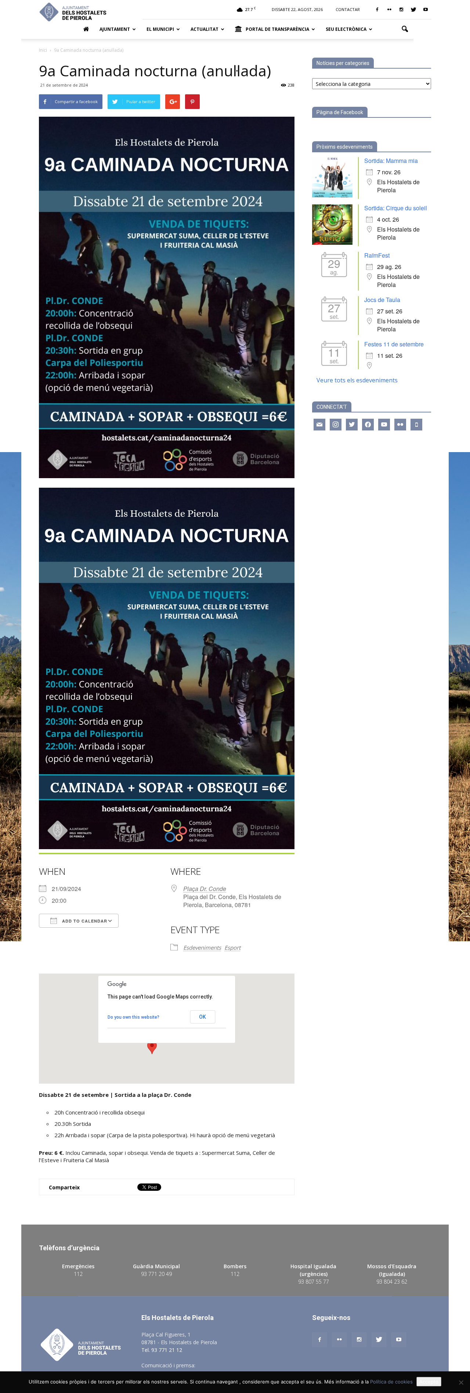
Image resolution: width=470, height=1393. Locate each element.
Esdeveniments (202, 947)
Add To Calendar (84, 921)
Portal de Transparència (277, 29)
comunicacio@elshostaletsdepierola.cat (244, 1365)
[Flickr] (389, 9)
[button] (404, 29)
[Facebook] (377, 9)
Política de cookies (391, 1382)
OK (202, 1017)
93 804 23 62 (391, 1281)
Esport (232, 947)
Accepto (428, 1382)
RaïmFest (377, 255)
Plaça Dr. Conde (204, 888)
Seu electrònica (346, 29)
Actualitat (204, 29)
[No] (460, 1382)
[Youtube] (425, 9)
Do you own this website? (133, 1017)
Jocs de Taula (382, 299)
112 (78, 1273)
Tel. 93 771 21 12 (161, 1349)
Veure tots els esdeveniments (357, 380)
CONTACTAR (348, 9)
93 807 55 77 (313, 1281)
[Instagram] (401, 9)
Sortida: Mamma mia (391, 160)
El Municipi (160, 29)
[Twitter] (413, 9)
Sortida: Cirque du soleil (395, 208)
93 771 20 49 (156, 1273)
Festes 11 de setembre (394, 344)
